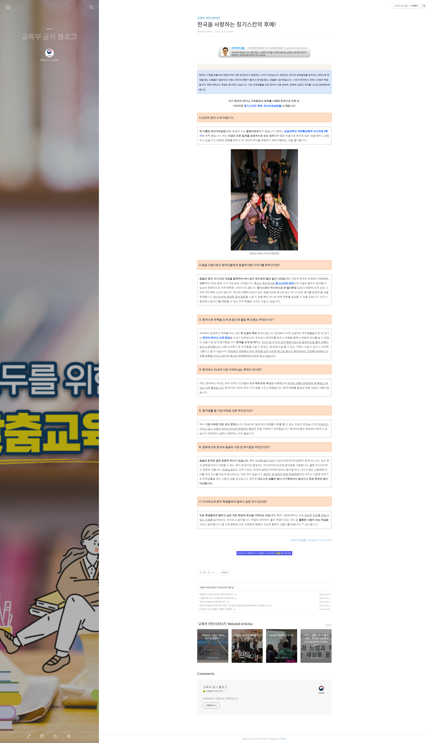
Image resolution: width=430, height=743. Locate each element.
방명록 (43, 736)
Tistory (283, 738)
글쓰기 (30, 736)
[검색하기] (91, 7)
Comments (205, 674)
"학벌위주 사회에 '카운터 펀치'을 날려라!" (216, 594)
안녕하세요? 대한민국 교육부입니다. (220, 698)
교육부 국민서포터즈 (209, 18)
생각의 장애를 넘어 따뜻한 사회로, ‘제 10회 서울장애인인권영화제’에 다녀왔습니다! (233, 605)
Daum (264, 738)
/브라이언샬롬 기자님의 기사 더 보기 (311, 540)
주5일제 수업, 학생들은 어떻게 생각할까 (215, 609)
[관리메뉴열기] (424, 5)
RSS (56, 736)
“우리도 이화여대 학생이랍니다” (212, 602)
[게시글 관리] (213, 572)
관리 (69, 736)
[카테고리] (8, 7)
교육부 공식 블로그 (49, 37)
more (329, 624)
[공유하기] (209, 572)
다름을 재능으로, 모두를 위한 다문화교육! (216, 598)
